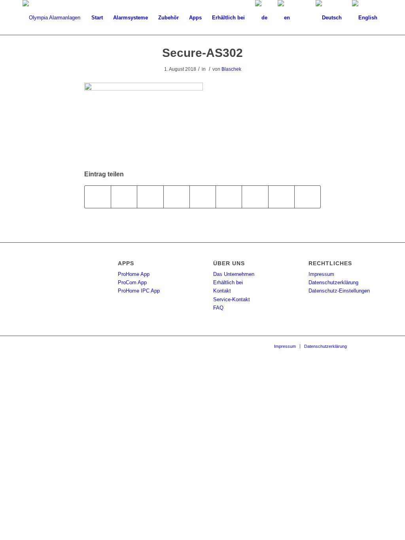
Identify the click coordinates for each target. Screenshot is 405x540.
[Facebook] (365, 346)
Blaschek (231, 69)
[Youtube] (376, 346)
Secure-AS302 (202, 52)
